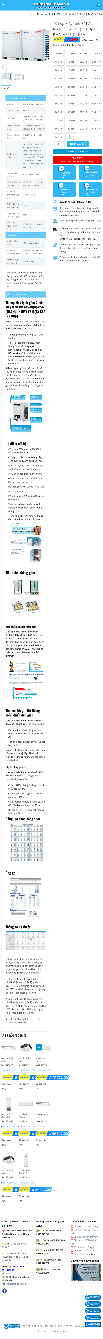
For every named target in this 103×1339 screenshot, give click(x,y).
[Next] (45, 45)
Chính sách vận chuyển (85, 1236)
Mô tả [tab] (6, 88)
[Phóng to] (5, 66)
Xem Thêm (71, 137)
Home (32, 14)
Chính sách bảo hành (84, 1250)
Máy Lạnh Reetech (26, 1019)
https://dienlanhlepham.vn (14, 1284)
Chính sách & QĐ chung (86, 1226)
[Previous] (5, 45)
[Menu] (3, 5)
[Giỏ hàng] (98, 5)
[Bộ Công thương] (11, 1326)
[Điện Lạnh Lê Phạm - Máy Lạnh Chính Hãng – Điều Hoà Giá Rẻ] (51, 5)
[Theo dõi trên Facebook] (4, 1290)
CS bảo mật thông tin (84, 1247)
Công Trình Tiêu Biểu (84, 1254)
